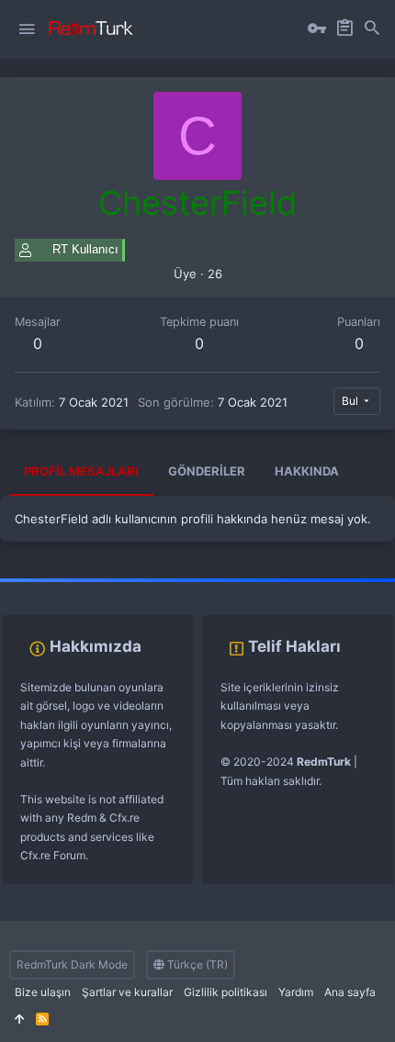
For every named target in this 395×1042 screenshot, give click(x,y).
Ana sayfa (350, 992)
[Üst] (19, 1019)
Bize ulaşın (43, 992)
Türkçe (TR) (196, 964)
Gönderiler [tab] (206, 471)
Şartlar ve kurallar (127, 992)
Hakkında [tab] (307, 471)
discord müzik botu (290, 587)
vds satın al (130, 587)
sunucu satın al (200, 587)
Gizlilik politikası (225, 992)
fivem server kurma (49, 587)
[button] (26, 29)
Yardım (295, 992)
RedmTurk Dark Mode (72, 964)
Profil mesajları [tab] (81, 471)
